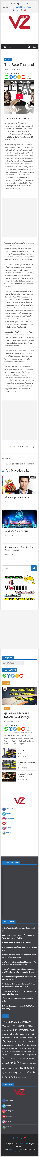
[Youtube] (23, 77)
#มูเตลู (6, 1041)
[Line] (6, 77)
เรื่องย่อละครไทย (21, 1077)
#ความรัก (6, 1030)
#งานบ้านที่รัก (8, 1034)
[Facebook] (11, 77)
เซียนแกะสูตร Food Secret (17, 497)
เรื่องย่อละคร (9, 1077)
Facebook (9, 808)
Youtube (9, 823)
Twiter (8, 813)
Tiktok (8, 828)
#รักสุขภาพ (14, 1041)
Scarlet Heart (12, 1058)
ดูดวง (29, 1058)
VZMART (9, 832)
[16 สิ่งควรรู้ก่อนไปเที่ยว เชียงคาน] (9, 777)
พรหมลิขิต (31, 1063)
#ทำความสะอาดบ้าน (21, 1037)
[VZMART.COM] (4, 46)
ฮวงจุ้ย (15, 1072)
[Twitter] (15, 77)
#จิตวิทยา (19, 1034)
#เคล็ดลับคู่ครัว (10, 1045)
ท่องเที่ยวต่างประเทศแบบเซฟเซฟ (26, 764)
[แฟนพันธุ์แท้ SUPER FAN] (19, 511)
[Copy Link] (19, 77)
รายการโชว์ (8, 59)
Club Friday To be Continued (11, 1054)
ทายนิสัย (14, 1062)
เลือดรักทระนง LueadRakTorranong (20, 464)
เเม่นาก (7, 458)
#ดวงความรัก (29, 1034)
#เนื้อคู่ (18, 1045)
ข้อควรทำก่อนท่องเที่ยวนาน (25, 752)
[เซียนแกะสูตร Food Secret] (19, 477)
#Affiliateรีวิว (27, 1022)
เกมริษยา (20, 1073)
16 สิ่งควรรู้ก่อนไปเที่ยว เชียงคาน (25, 775)
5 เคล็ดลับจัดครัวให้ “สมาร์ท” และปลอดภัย (16, 943)
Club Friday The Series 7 (23, 1048)
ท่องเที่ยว (7, 708)
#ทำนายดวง (32, 1037)
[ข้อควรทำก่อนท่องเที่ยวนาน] (9, 753)
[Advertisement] (19, 217)
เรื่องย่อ (31, 1072)
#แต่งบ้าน (25, 1045)
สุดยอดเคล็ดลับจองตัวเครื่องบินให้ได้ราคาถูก (17, 715)
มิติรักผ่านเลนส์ (26, 1067)
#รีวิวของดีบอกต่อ (25, 1041)
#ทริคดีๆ (5, 1037)
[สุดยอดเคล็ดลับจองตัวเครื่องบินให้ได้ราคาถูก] (19, 696)
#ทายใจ (10, 1037)
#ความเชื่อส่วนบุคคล (22, 1030)
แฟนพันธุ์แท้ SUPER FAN (16, 531)
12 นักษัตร (11, 1048)
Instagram (10, 818)
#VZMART (7, 1025)
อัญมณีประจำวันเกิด (7, 1073)
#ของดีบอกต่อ (18, 1026)
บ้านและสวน (24, 1063)
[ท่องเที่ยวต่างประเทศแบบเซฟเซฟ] (9, 765)
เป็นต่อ (25, 1073)
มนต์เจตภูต (15, 1068)
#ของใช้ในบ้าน (29, 1026)
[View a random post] (34, 46)
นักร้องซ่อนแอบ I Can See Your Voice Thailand (19, 548)
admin (18, 69)
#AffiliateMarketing (11, 1022)
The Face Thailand (22, 1058)
